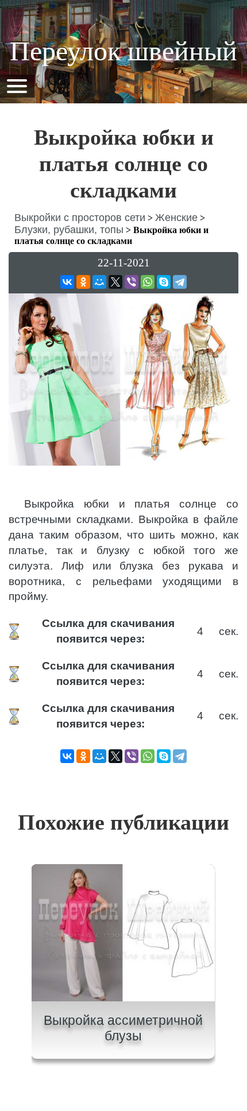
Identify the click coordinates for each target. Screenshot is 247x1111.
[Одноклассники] (83, 282)
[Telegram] (180, 282)
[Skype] (164, 282)
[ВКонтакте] (67, 282)
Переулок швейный (123, 51)
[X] (115, 282)
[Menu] (16, 85)
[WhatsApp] (148, 282)
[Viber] (131, 282)
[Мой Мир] (99, 282)
